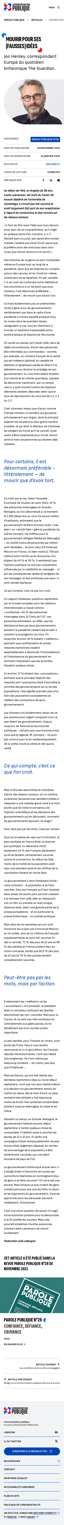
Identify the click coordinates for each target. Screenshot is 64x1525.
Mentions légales (15, 1478)
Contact (9, 1469)
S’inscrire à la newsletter (29, 1451)
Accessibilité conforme (19, 1487)
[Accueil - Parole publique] (17, 7)
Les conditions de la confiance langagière (40, 1366)
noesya (12, 1517)
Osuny (31, 1517)
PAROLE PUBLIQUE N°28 (45, 139)
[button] (32, 102)
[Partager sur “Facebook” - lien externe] (43, 180)
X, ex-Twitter (12, 1441)
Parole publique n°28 (23, 1320)
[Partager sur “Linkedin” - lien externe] (51, 180)
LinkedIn (9, 1432)
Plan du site (11, 1496)
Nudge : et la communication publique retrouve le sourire (32, 1381)
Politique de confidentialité (22, 1504)
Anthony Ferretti (44, 1513)
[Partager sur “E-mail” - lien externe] (58, 180)
